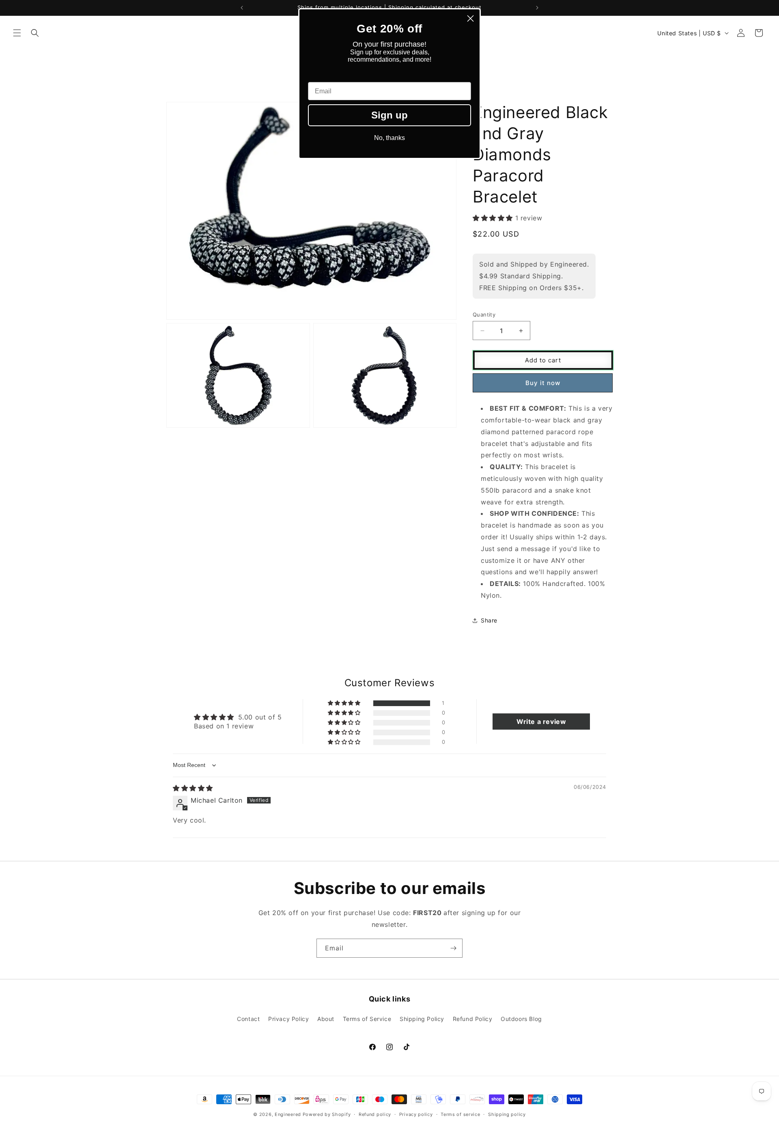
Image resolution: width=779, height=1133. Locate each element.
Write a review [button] (541, 722)
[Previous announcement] (242, 7)
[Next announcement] (537, 7)
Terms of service (460, 1114)
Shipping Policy (422, 1018)
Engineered (288, 1114)
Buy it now (542, 383)
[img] (193, 788)
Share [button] (489, 620)
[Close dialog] (470, 18)
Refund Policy (473, 1018)
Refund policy (375, 1114)
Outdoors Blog (521, 1018)
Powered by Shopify (327, 1114)
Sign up (389, 115)
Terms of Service (367, 1018)
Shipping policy (507, 1114)
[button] (17, 33)
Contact (248, 1018)
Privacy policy (416, 1114)
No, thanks (389, 137)
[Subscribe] (453, 948)
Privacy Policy (288, 1018)
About (325, 1018)
